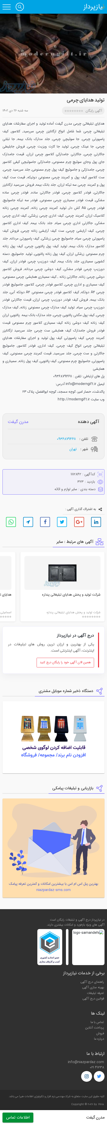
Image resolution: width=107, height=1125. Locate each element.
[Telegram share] (28, 522)
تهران (73, 449)
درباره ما (99, 1038)
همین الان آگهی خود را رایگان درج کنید (65, 662)
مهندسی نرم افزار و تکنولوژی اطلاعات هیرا (42, 1096)
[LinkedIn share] (96, 522)
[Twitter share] (62, 522)
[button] (20, 7)
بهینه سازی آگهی (93, 987)
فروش (100, 1033)
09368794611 (66, 439)
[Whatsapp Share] (11, 522)
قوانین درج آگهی (93, 998)
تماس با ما (97, 1022)
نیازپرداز (94, 7)
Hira (101, 1104)
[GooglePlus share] (79, 522)
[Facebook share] (45, 522)
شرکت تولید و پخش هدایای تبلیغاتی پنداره (71, 594)
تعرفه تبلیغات (95, 993)
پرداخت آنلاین (94, 1027)
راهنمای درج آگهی (92, 982)
